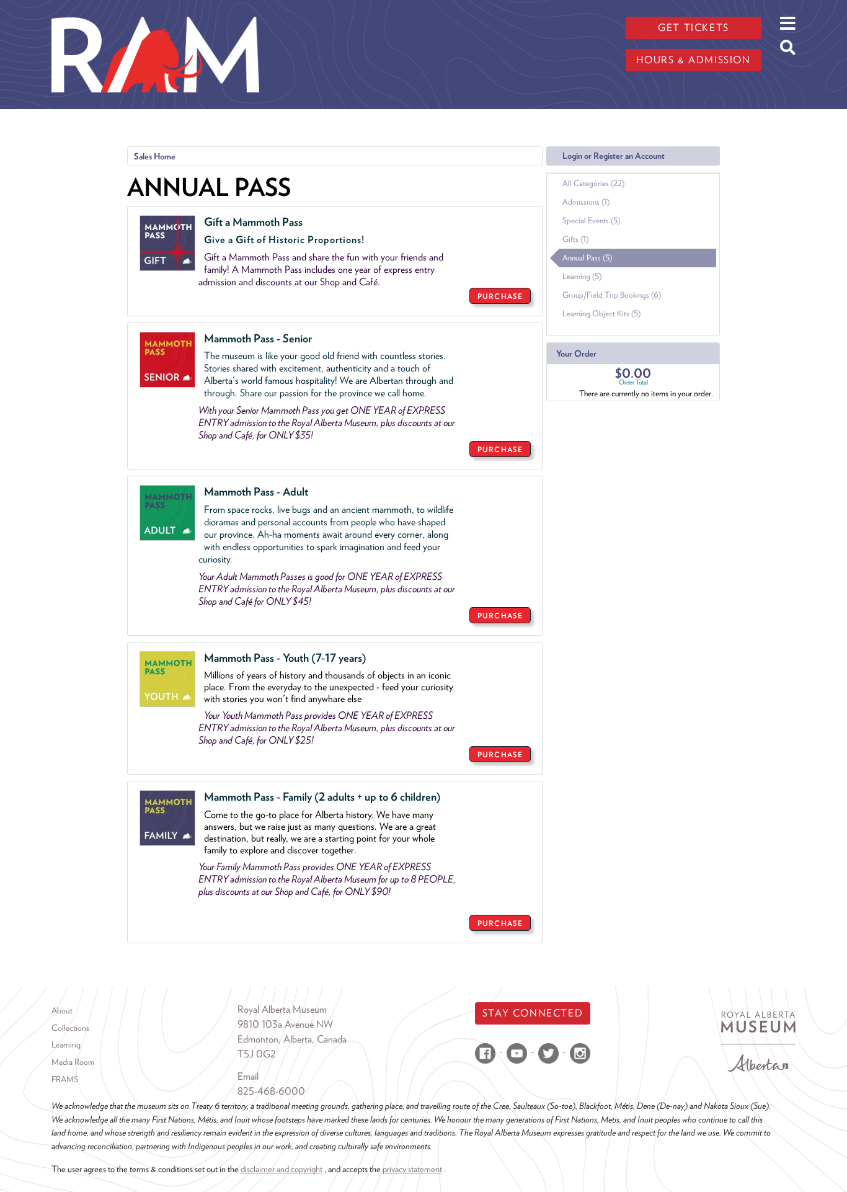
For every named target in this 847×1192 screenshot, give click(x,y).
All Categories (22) (593, 183)
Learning (66, 1044)
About (62, 1010)
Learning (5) (581, 276)
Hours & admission (693, 60)
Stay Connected (532, 1013)
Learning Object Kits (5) (601, 313)
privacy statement (412, 1168)
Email (248, 1076)
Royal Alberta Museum (282, 1009)
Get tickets (693, 27)
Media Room (72, 1062)
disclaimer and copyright (281, 1168)
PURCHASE (500, 296)
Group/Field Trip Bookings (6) (611, 295)
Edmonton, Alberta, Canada (292, 1039)
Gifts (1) (575, 239)
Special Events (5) (591, 220)
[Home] (155, 9)
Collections (70, 1028)
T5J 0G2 (256, 1054)
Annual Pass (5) (587, 257)
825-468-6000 (271, 1091)
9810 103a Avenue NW (285, 1024)
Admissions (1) (586, 202)
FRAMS (64, 1079)
